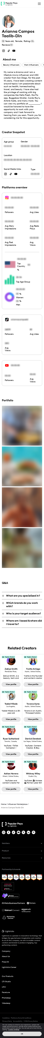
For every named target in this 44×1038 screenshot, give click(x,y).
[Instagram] (4, 832)
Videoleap (6, 1003)
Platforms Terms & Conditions (21, 1018)
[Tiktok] (14, 832)
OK (22, 1034)
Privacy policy (7, 1021)
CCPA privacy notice (31, 1021)
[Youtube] (19, 832)
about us (6, 956)
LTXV (4, 987)
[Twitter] (24, 832)
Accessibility (17, 1021)
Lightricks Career (9, 967)
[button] (39, 4)
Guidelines (6, 1018)
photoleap (6, 998)
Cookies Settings (13, 1029)
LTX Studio (6, 981)
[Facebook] (9, 832)
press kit (5, 962)
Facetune (6, 992)
